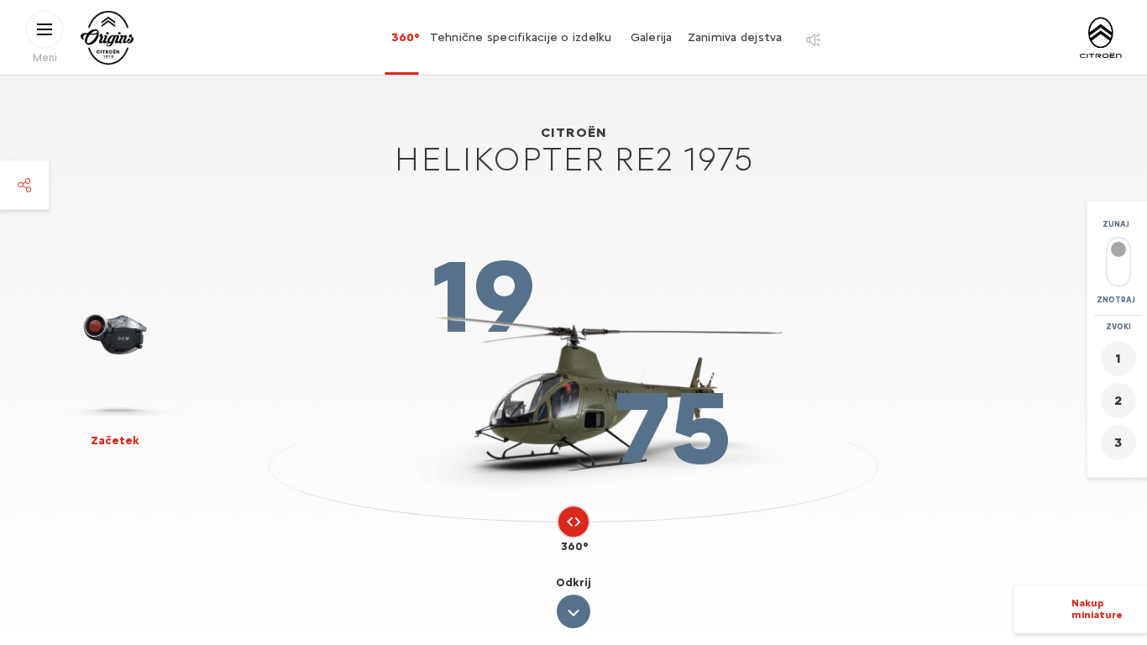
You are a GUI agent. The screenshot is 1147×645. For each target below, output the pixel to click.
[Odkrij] (573, 611)
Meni (45, 56)
